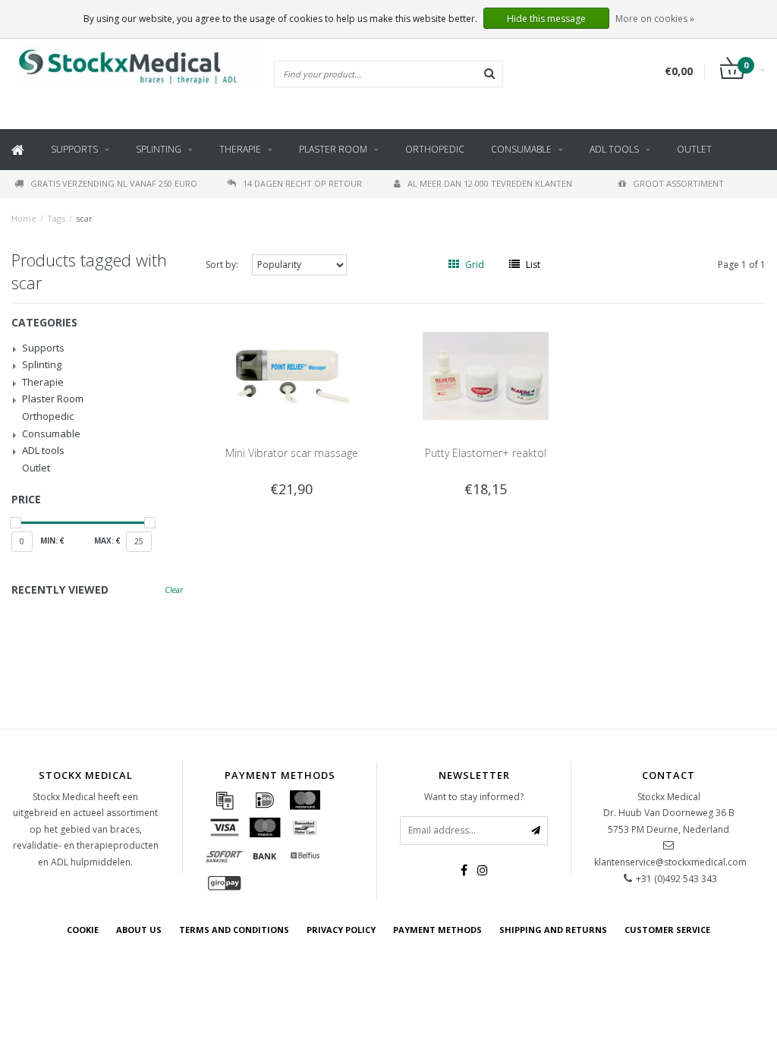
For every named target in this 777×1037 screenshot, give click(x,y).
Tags (56, 218)
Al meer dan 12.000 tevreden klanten (489, 183)
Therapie (240, 149)
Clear (174, 590)
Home (23, 218)
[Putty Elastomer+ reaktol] (485, 374)
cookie (83, 929)
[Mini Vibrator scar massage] (291, 374)
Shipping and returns (553, 929)
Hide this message (546, 18)
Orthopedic (434, 149)
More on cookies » (654, 18)
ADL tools (614, 149)
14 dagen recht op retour (302, 183)
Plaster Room (333, 149)
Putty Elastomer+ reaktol (485, 453)
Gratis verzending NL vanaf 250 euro (113, 183)
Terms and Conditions (234, 929)
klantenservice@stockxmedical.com (670, 862)
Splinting (158, 149)
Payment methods (437, 929)
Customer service (667, 929)
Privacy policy (341, 929)
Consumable (521, 149)
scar (84, 218)
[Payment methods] (225, 800)
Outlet (694, 149)
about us (139, 929)
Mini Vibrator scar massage (291, 453)
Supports (74, 149)
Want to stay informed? (474, 796)
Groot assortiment (678, 183)
